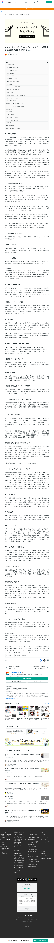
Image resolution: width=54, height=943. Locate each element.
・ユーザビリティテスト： (12, 78)
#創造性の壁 (24, 655)
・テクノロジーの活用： (11, 100)
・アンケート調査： (10, 76)
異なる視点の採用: (10, 125)
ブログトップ (11, 14)
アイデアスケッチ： (10, 114)
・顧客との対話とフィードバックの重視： (15, 95)
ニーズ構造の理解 (10, 64)
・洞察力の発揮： (10, 92)
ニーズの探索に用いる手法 (12, 70)
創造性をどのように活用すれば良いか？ (15, 103)
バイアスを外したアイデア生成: (13, 128)
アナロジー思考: (10, 109)
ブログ (17, 14)
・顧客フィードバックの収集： (13, 81)
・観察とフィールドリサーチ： (13, 89)
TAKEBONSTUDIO (15, 672)
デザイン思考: (9, 111)
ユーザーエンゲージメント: (12, 120)
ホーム (6, 14)
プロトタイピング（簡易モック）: (14, 117)
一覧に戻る (27, 667)
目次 (7, 62)
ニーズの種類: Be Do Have (12, 67)
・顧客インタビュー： (11, 73)
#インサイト (17, 655)
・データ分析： (9, 84)
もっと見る (47, 703)
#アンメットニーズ (9, 655)
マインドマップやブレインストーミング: (15, 106)
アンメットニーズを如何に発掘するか (14, 87)
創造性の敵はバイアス (11, 123)
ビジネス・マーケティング (25, 14)
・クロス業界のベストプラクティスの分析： (16, 98)
